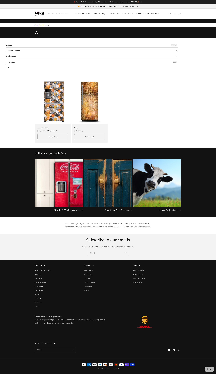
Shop (43, 25)
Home (37, 25)
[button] (170, 13)
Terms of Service (139, 278)
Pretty (76, 128)
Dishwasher (88, 286)
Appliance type (14, 50)
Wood (37, 306)
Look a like (39, 290)
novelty (119, 227)
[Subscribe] (125, 253)
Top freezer (88, 278)
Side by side (88, 274)
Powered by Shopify (114, 369)
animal (111, 227)
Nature (37, 294)
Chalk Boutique (40, 282)
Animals (38, 274)
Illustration (39, 286)
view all (174, 45)
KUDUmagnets (104, 369)
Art (7, 68)
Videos (86, 290)
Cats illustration (42, 128)
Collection (10, 63)
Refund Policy (138, 274)
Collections (11, 56)
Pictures (38, 298)
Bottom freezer (89, 282)
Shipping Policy (138, 270)
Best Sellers (39, 278)
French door (88, 270)
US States (38, 302)
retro (105, 227)
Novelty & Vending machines (67, 210)
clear (175, 62)
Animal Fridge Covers (169, 210)
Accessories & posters (43, 270)
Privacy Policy (138, 282)
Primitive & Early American (117, 210)
